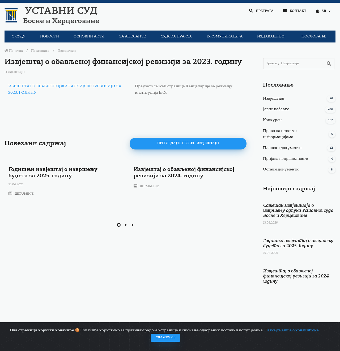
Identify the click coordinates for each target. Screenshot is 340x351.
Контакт (297, 11)
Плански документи (282, 148)
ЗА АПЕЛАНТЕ (132, 36)
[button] (118, 225)
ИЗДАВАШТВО (270, 36)
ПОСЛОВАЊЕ (313, 36)
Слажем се (165, 337)
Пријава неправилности (285, 159)
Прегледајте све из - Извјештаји (188, 143)
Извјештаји (67, 51)
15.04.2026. (16, 184)
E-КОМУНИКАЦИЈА (225, 36)
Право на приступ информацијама (280, 134)
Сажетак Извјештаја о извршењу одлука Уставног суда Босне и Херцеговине (298, 211)
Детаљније (23, 193)
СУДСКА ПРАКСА (176, 36)
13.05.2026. (270, 222)
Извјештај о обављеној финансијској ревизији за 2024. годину (296, 276)
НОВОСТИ (49, 36)
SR (324, 11)
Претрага (264, 11)
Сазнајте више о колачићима (292, 330)
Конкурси (272, 120)
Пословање (40, 51)
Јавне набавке (276, 109)
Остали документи (281, 169)
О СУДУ (18, 36)
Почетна (15, 51)
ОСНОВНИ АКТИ (89, 36)
